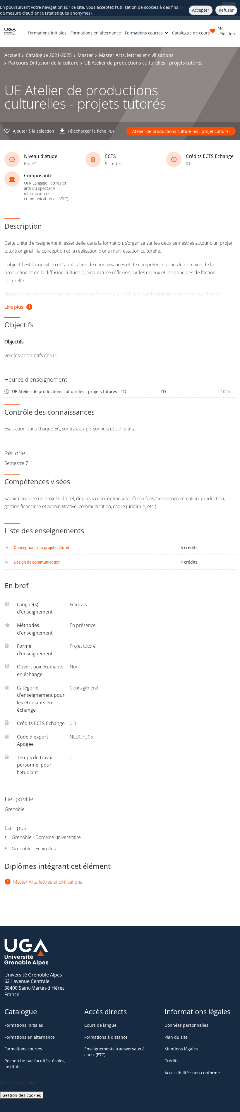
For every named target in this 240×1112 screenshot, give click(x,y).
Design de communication (37, 562)
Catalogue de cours (191, 33)
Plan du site (176, 1037)
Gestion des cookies (21, 1095)
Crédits (171, 1061)
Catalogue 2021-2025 (49, 55)
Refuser (226, 10)
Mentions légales (181, 1049)
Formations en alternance (96, 33)
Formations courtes (144, 33)
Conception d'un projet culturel (41, 547)
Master (85, 55)
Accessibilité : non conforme (192, 1072)
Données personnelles (186, 1025)
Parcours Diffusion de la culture (43, 63)
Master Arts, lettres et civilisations (136, 55)
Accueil (12, 55)
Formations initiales (47, 33)
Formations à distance (106, 1037)
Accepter (200, 10)
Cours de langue (100, 1025)
